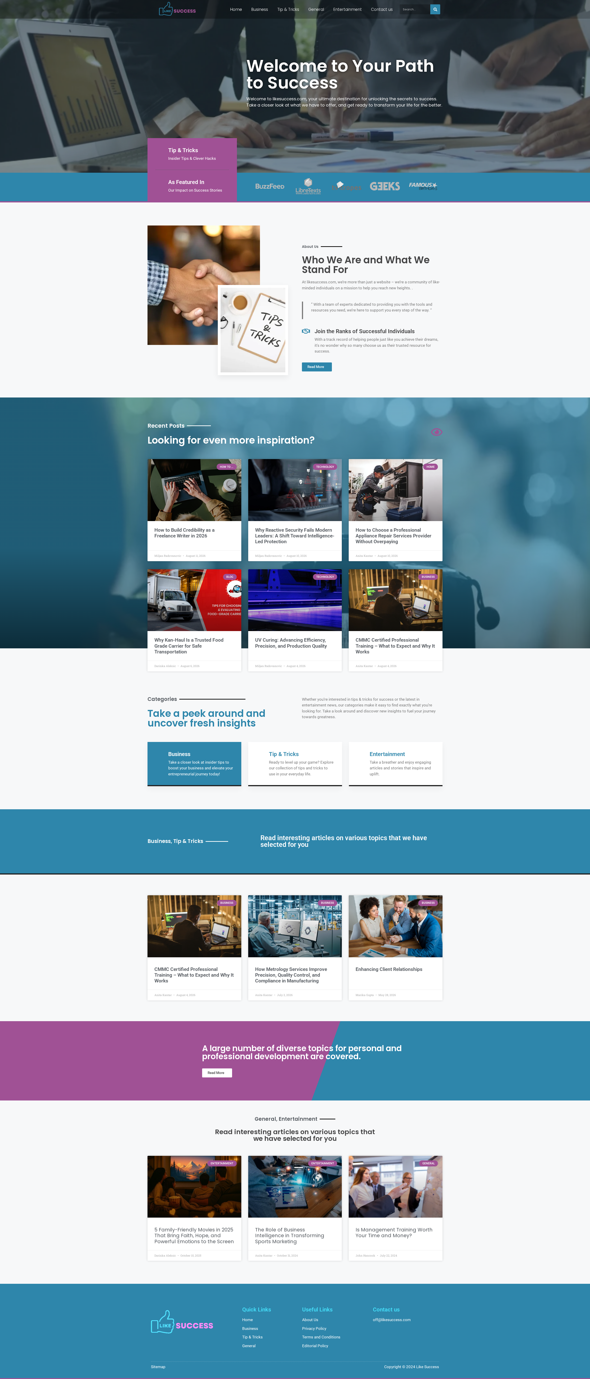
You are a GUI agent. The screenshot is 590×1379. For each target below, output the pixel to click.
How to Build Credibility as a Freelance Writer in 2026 (184, 533)
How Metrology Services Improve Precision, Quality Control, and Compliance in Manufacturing (291, 975)
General (316, 9)
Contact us (382, 9)
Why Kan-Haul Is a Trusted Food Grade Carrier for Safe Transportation (189, 645)
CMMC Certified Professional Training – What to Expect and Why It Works (395, 645)
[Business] (160, 754)
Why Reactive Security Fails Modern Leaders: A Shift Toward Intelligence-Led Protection (294, 535)
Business (259, 9)
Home (236, 9)
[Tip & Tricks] (160, 150)
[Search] (435, 9)
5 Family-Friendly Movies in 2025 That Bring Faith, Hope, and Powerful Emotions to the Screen (194, 1235)
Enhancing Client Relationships (389, 969)
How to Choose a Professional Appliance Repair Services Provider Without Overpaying (393, 535)
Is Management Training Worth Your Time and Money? (394, 1232)
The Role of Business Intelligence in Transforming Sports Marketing (289, 1235)
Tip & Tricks (288, 9)
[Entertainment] (361, 754)
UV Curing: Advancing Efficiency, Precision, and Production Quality (291, 643)
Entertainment (347, 9)
